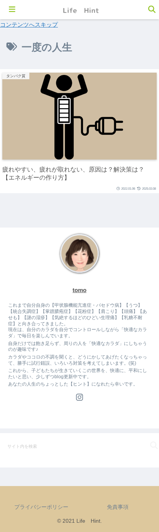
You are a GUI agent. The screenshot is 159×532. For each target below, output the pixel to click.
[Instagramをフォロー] (79, 397)
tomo (79, 290)
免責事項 (118, 507)
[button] (147, 445)
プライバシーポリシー (41, 507)
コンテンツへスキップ (29, 24)
